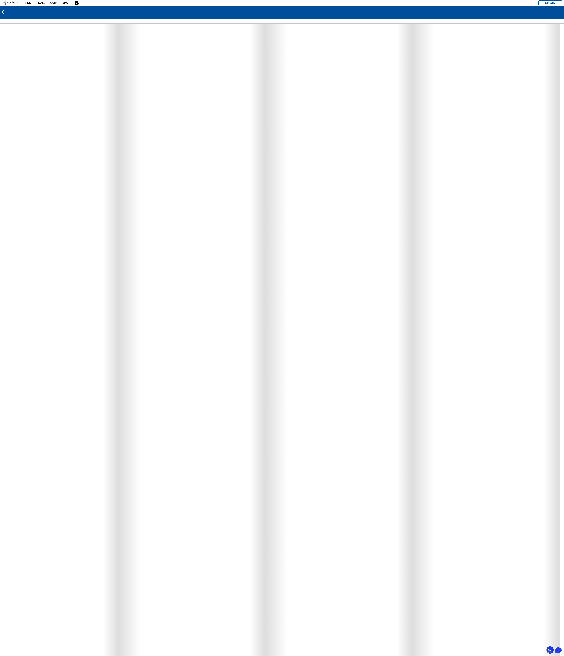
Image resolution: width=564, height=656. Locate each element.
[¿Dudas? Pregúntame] (550, 650)
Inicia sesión (550, 2)
